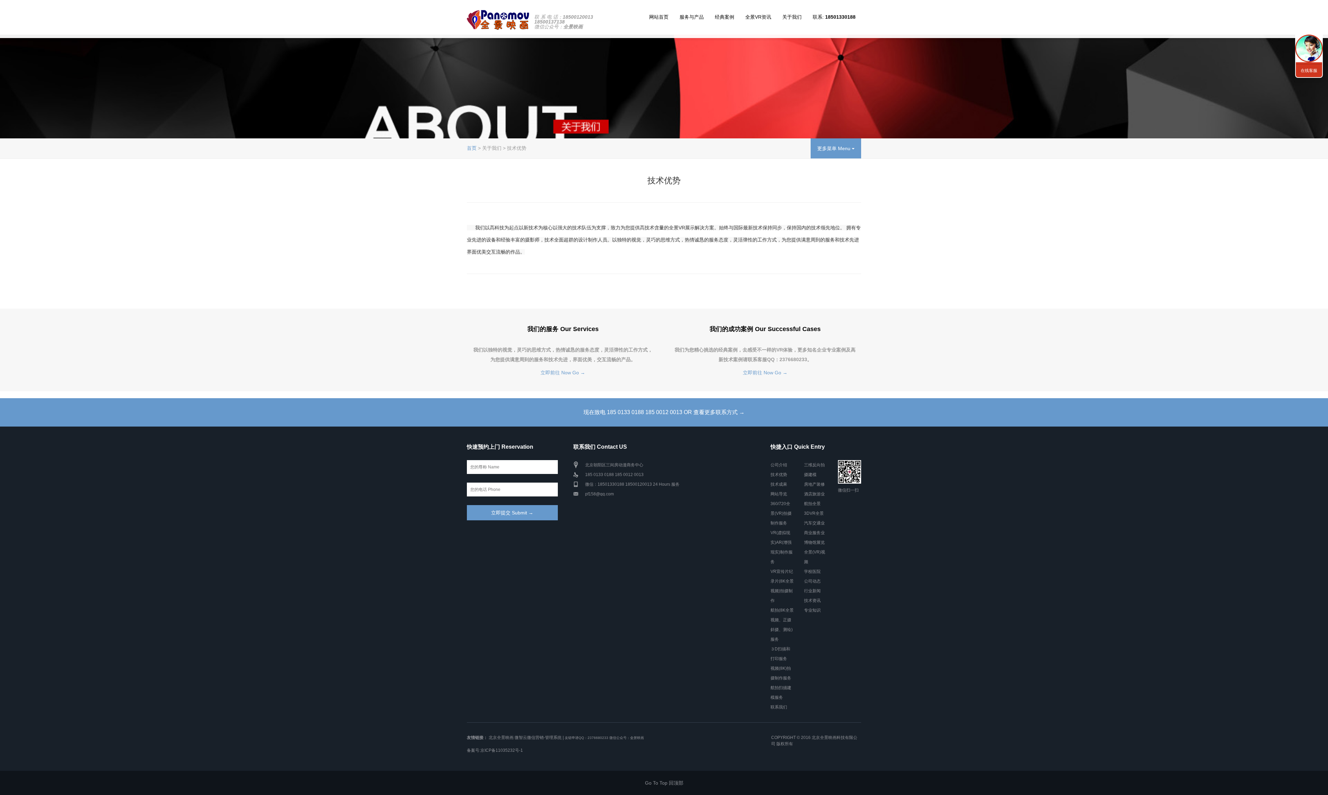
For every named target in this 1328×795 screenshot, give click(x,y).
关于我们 (792, 17)
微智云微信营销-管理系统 (538, 737)
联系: (834, 17)
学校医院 (812, 571)
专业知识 (812, 610)
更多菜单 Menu (834, 148)
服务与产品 (692, 17)
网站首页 (658, 17)
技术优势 (779, 474)
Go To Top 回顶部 (664, 783)
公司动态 (812, 581)
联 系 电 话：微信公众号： (563, 22)
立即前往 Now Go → (563, 372)
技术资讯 (812, 600)
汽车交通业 (814, 523)
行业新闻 (812, 590)
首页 (472, 148)
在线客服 (1309, 70)
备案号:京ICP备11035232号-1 (495, 750)
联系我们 (779, 707)
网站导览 (779, 494)
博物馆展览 (814, 542)
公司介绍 (779, 465)
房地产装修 (814, 484)
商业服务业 (814, 532)
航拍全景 (812, 503)
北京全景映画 (501, 737)
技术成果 (779, 484)
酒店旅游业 (814, 494)
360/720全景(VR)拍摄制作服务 (781, 513)
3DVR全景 (814, 513)
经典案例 (724, 17)
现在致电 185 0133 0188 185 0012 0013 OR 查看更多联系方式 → (664, 412)
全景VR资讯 (758, 17)
